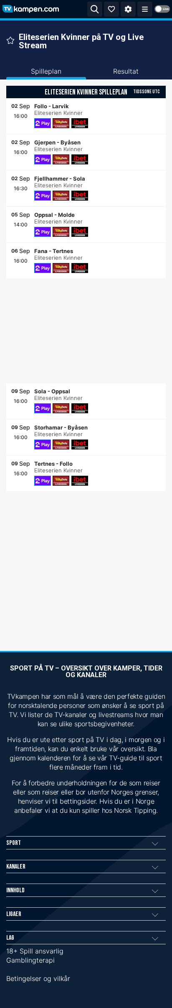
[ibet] (80, 123)
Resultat (126, 71)
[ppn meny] (144, 9)
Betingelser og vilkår (38, 978)
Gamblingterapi (30, 960)
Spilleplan (46, 71)
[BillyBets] (61, 123)
